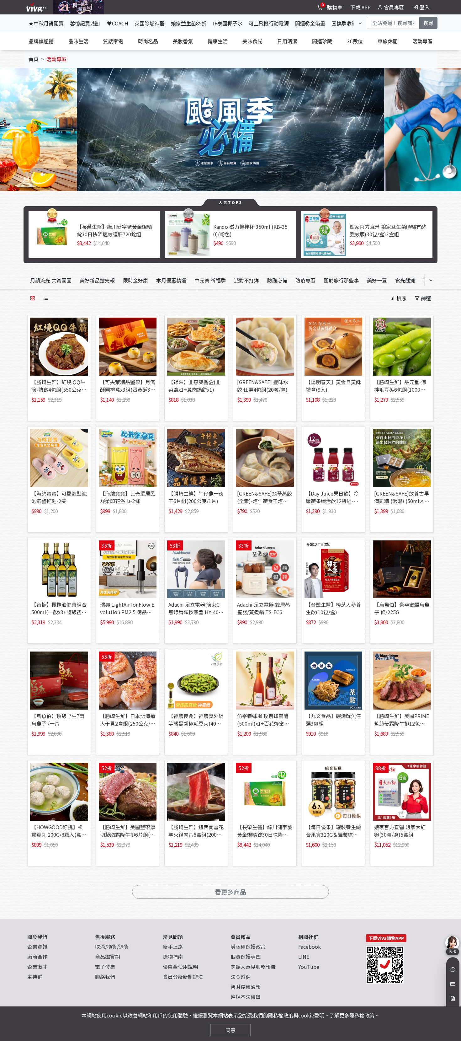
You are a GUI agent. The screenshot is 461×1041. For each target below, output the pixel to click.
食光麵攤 (405, 280)
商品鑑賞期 (107, 956)
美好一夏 (377, 280)
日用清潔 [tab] (287, 41)
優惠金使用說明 (180, 966)
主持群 (34, 976)
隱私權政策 (361, 1015)
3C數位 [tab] (355, 41)
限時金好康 (135, 280)
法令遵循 (240, 976)
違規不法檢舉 (245, 997)
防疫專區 (305, 280)
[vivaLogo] (37, 7)
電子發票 (105, 966)
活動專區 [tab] (422, 41)
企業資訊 (37, 946)
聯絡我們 (105, 976)
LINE (303, 956)
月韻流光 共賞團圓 (51, 280)
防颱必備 (277, 280)
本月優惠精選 (171, 280)
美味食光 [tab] (252, 41)
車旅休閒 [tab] (388, 41)
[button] (76, 127)
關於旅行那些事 (341, 280)
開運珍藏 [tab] (322, 41)
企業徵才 (37, 966)
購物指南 (173, 956)
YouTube (308, 966)
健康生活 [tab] (218, 41)
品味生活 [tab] (78, 41)
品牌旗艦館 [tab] (41, 41)
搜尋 (428, 23)
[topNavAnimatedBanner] (78, 7)
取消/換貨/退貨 (112, 946)
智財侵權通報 (245, 986)
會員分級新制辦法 (183, 976)
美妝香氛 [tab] (183, 41)
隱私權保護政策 (248, 946)
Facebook (309, 946)
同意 (230, 1030)
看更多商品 (230, 891)
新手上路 (173, 946)
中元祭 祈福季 (210, 280)
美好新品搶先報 (97, 280)
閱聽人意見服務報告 (253, 966)
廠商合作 (37, 956)
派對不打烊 (246, 280)
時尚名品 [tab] (148, 41)
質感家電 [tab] (113, 41)
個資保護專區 (245, 956)
